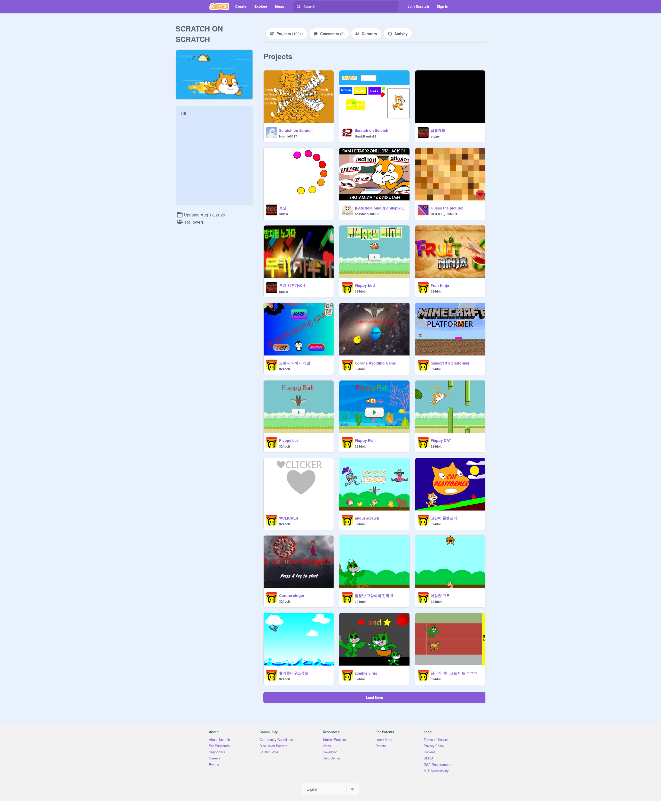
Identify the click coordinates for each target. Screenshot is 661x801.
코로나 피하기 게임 (294, 362)
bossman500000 (367, 214)
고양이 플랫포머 (444, 517)
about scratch (367, 518)
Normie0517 (288, 136)
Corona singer (291, 595)
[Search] (298, 6)
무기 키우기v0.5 (292, 285)
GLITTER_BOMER (444, 214)
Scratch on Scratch (296, 130)
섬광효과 (438, 130)
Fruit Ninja (440, 285)
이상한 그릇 (440, 595)
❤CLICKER (288, 518)
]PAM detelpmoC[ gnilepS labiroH (380, 208)
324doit (360, 291)
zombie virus (366, 673)
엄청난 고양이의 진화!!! (374, 595)
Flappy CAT (441, 440)
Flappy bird (365, 285)
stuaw (435, 136)
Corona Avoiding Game (375, 363)
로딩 (282, 207)
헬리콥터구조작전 (293, 672)
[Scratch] (219, 6)
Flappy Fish (365, 440)
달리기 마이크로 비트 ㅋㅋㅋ (454, 672)
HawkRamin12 (365, 136)
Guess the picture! (447, 208)
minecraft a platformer (450, 363)
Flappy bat (288, 440)
